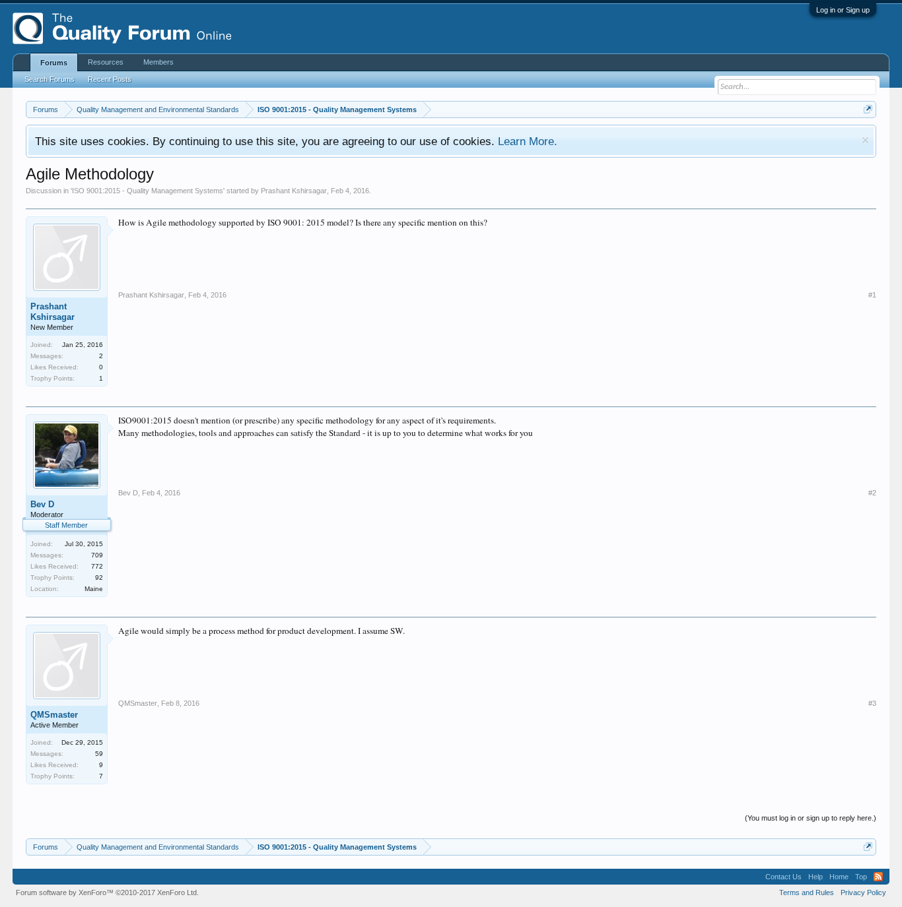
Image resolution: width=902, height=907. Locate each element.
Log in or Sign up (843, 10)
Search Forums (49, 79)
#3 (872, 703)
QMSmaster (54, 715)
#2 (872, 493)
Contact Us (783, 877)
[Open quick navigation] (868, 109)
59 (99, 753)
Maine (94, 588)
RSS (878, 876)
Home (839, 877)
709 (97, 555)
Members (158, 62)
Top (861, 877)
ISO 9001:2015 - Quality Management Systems (147, 191)
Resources (105, 62)
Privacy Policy (863, 892)
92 (99, 577)
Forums (53, 63)
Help (815, 877)
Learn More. (527, 141)
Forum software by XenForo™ (107, 892)
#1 (872, 295)
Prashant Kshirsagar (294, 191)
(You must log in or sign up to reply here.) (810, 818)
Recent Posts (109, 79)
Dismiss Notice (865, 140)
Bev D (42, 504)
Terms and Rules (806, 892)
